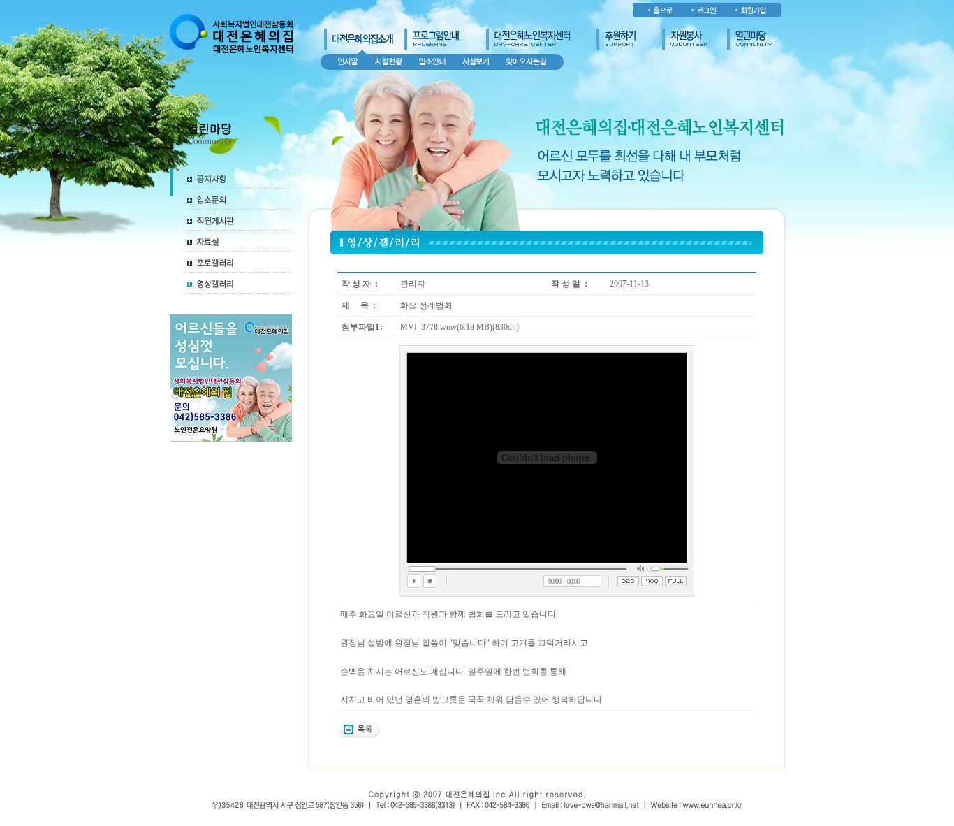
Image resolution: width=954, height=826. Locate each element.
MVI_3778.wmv (428, 327)
